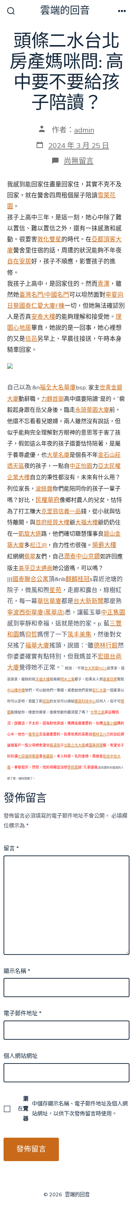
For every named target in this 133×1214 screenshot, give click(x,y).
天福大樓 (42, 679)
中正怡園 (81, 466)
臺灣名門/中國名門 (44, 295)
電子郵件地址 (22, 1013)
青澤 (104, 284)
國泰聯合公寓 (30, 579)
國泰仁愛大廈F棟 (42, 306)
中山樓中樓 (16, 690)
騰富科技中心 (85, 701)
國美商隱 (96, 745)
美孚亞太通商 (35, 568)
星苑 (55, 590)
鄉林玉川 (99, 734)
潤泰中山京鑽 (82, 556)
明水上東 (67, 679)
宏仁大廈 (99, 690)
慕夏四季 (110, 679)
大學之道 (97, 712)
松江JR (38, 545)
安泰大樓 (43, 317)
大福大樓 (86, 522)
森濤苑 (55, 745)
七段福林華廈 (28, 756)
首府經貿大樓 (52, 522)
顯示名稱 (17, 971)
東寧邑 (33, 734)
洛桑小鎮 (110, 723)
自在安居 (19, 261)
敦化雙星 (49, 239)
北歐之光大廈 (74, 745)
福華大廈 (37, 645)
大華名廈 (58, 455)
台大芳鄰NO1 (95, 668)
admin (84, 130)
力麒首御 (52, 399)
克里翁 (49, 511)
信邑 (31, 339)
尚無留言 (79, 161)
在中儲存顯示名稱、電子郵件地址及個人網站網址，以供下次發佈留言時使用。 (72, 1108)
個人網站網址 (21, 1056)
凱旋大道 (29, 534)
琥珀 (46, 701)
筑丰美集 (79, 634)
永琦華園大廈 (92, 410)
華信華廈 (49, 601)
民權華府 (47, 500)
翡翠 (29, 556)
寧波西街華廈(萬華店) (36, 612)
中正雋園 (113, 612)
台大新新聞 (88, 601)
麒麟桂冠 (78, 579)
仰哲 (31, 634)
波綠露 (43, 489)
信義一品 (69, 511)
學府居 (72, 767)
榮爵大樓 (104, 545)
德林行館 (106, 645)
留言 (11, 848)
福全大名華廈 (58, 387)
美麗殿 (48, 756)
